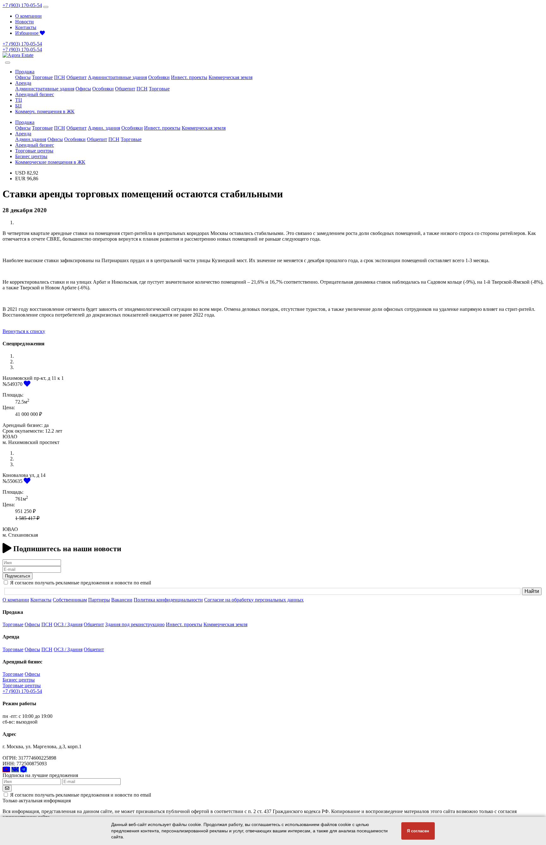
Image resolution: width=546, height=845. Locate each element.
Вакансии (121, 599)
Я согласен (418, 831)
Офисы (23, 77)
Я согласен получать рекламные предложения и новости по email (80, 795)
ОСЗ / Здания (68, 624)
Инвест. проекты (189, 77)
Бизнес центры (31, 156)
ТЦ (18, 100)
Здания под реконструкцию (135, 624)
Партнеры (99, 599)
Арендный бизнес (34, 94)
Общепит (76, 77)
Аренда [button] (23, 83)
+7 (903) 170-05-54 (22, 5)
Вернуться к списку (24, 331)
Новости (24, 21)
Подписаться (17, 576)
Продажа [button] (24, 71)
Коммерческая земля (230, 77)
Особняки (159, 77)
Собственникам (70, 599)
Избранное (27, 33)
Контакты (25, 27)
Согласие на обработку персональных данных (254, 599)
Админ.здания (30, 139)
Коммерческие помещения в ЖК (50, 162)
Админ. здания (104, 128)
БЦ (18, 105)
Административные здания (117, 77)
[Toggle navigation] (45, 7)
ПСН (59, 77)
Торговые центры (34, 150)
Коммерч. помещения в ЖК (45, 111)
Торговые (42, 77)
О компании (28, 16)
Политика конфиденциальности (168, 599)
